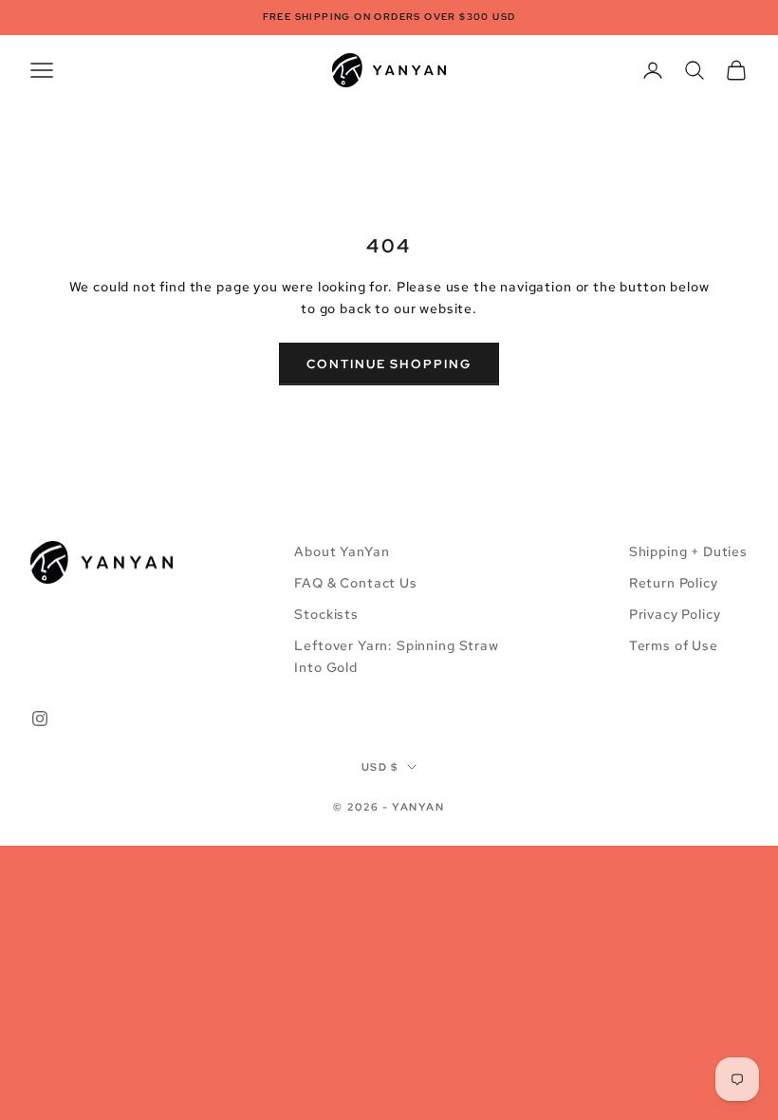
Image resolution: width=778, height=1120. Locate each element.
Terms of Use (673, 645)
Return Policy (673, 582)
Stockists (326, 614)
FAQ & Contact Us (355, 582)
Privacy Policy (675, 614)
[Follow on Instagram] (39, 718)
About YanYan (341, 551)
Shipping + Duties (688, 551)
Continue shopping (389, 364)
